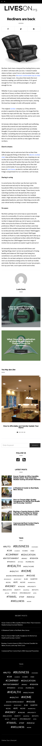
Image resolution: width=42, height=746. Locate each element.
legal (9, 582)
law (26, 579)
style (7, 593)
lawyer (34, 579)
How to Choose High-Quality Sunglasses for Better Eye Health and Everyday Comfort (26, 501)
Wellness (18, 601)
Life (16, 582)
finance (11, 562)
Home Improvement (15, 576)
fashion (34, 558)
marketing (32, 582)
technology (26, 593)
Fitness (21, 562)
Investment (17, 579)
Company (12, 554)
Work (29, 601)
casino (25, 551)
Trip (22, 597)
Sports (35, 590)
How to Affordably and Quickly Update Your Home (21, 427)
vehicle (31, 597)
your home (11, 169)
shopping (26, 590)
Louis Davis (20, 289)
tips (35, 593)
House (31, 575)
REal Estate (8, 590)
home (27, 571)
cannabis (35, 547)
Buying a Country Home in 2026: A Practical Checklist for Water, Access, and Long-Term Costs (26, 513)
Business (22, 546)
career (17, 550)
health (15, 566)
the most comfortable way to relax (28, 75)
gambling (30, 562)
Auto (8, 546)
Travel (12, 596)
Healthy (15, 571)
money (11, 586)
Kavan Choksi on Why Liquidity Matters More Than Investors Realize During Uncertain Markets (26, 477)
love (23, 582)
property (32, 586)
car (10, 550)
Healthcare (29, 566)
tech (15, 593)
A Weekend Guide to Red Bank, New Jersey (26, 489)
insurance (8, 579)
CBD (32, 551)
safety (18, 590)
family (24, 558)
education (28, 554)
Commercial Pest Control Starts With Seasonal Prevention (26, 524)
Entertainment (11, 558)
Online (22, 586)
